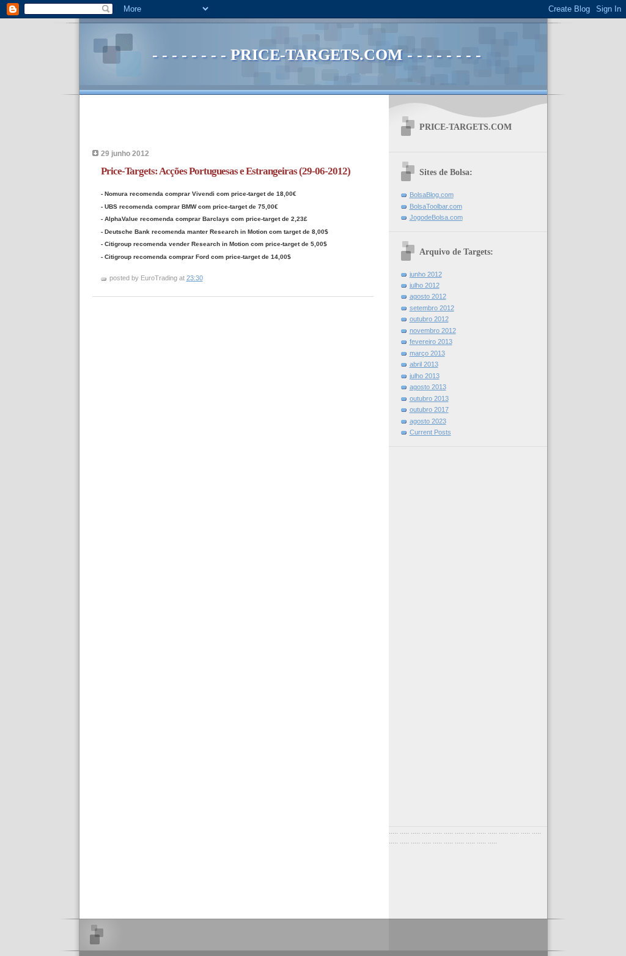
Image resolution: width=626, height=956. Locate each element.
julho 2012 (425, 285)
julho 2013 (425, 375)
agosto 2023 (428, 421)
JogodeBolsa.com (436, 217)
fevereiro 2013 (431, 341)
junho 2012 (426, 274)
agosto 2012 (428, 296)
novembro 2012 (433, 330)
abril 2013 (424, 364)
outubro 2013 (429, 398)
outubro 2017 (429, 409)
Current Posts (430, 432)
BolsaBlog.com (432, 194)
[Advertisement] (235, 125)
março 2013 (427, 353)
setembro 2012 (432, 308)
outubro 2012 (429, 319)
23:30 (194, 278)
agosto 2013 (428, 386)
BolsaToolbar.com (436, 206)
